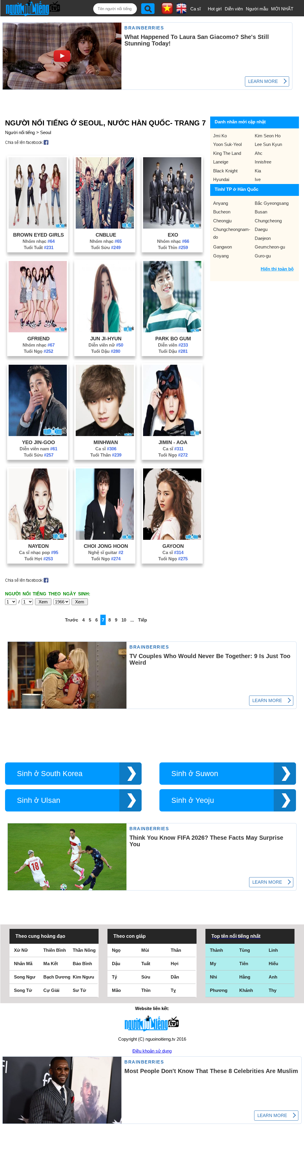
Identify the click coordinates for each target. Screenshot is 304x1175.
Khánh (246, 990)
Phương (218, 990)
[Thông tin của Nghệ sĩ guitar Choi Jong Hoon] (105, 538)
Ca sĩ (195, 8)
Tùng (244, 950)
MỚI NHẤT (282, 8)
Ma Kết (50, 963)
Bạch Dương (56, 976)
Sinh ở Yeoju (192, 800)
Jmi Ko (220, 135)
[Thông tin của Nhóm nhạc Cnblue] (105, 226)
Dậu (116, 963)
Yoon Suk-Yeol (227, 144)
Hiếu (273, 963)
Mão (116, 990)
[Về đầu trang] (298, 1169)
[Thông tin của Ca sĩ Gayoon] (172, 538)
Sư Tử (79, 990)
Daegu (261, 229)
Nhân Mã (23, 963)
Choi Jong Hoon (106, 546)
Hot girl (214, 8)
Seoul (45, 132)
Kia (258, 170)
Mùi (145, 950)
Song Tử (23, 990)
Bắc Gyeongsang (272, 203)
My (213, 963)
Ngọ (116, 950)
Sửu (145, 976)
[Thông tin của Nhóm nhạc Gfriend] (38, 330)
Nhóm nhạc (39, 241)
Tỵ (173, 990)
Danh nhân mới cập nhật (240, 121)
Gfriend (38, 338)
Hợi (174, 963)
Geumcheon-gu (270, 246)
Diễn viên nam (38, 448)
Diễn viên (234, 8)
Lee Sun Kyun (268, 144)
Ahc (258, 153)
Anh (273, 976)
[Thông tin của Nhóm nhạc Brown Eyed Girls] (38, 226)
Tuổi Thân (105, 454)
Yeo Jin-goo (38, 442)
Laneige (220, 161)
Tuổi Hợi (38, 558)
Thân (176, 950)
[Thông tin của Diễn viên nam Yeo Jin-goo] (38, 434)
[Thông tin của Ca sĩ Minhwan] (105, 434)
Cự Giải (51, 990)
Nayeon (38, 546)
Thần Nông (84, 950)
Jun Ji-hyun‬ (105, 338)
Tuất (145, 963)
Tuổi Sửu (106, 247)
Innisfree (263, 161)
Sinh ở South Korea (50, 774)
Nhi (213, 976)
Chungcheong (268, 220)
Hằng (244, 976)
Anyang (220, 203)
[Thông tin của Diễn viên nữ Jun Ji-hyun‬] (105, 330)
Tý (114, 976)
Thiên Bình (54, 950)
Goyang (221, 255)
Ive (258, 179)
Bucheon (221, 211)
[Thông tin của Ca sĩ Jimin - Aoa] (172, 434)
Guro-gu (263, 255)
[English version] (181, 11)
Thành (216, 950)
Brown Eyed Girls (38, 234)
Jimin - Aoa (173, 442)
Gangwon (222, 246)
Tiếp (142, 619)
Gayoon (173, 546)
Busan (261, 211)
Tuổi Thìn (173, 247)
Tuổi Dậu (105, 351)
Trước (71, 619)
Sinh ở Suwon (194, 774)
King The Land (227, 153)
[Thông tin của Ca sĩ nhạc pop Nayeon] (38, 538)
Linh (273, 950)
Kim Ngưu (83, 976)
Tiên (243, 963)
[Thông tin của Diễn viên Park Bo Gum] (172, 330)
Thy (272, 990)
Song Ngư (24, 976)
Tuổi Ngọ (38, 351)
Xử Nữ (21, 950)
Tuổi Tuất (38, 247)
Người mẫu (257, 8)
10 (123, 619)
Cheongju (222, 220)
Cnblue (106, 234)
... (132, 619)
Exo (173, 234)
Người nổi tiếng (20, 132)
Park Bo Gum (173, 338)
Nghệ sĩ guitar (105, 552)
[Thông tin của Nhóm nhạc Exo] (172, 226)
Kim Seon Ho (268, 135)
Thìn (146, 990)
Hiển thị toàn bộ (277, 268)
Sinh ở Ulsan (38, 800)
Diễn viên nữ (105, 344)
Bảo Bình (82, 963)
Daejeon (263, 238)
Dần (175, 976)
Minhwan (106, 442)
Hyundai (221, 179)
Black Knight (225, 170)
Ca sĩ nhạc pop (38, 552)
